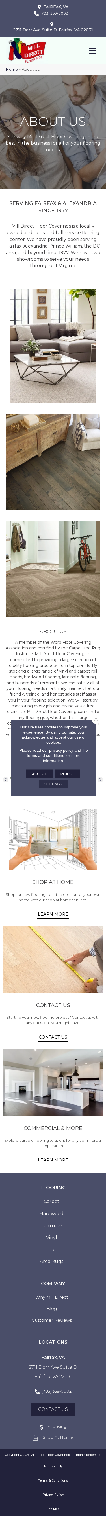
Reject (67, 774)
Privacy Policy (53, 1495)
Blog (52, 1308)
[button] (5, 779)
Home (12, 69)
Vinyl (51, 1237)
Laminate (51, 1225)
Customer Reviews (52, 1320)
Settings (53, 784)
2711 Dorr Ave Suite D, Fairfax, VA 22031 (53, 29)
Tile (51, 1249)
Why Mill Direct (51, 1297)
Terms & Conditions (53, 1480)
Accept (39, 774)
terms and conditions (45, 755)
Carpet (51, 1201)
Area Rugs (51, 1261)
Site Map (53, 1509)
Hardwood (52, 1213)
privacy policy (61, 750)
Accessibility (53, 1466)
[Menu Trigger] (92, 50)
